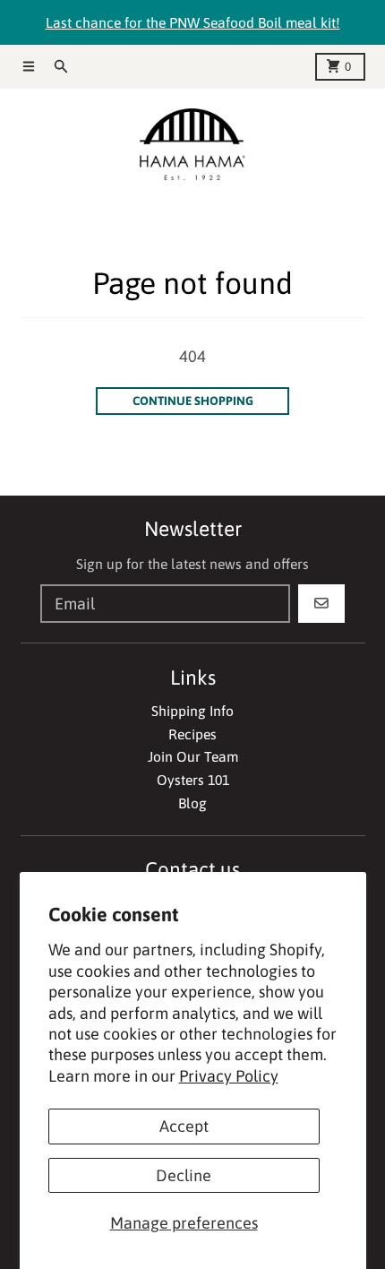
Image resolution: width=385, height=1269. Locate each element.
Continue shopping (193, 400)
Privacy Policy (228, 1075)
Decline (183, 1175)
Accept (184, 1126)
